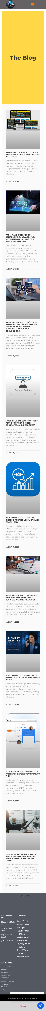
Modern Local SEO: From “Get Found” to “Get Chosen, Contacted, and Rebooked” (22, 423)
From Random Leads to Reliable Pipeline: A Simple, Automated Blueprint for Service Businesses (20, 238)
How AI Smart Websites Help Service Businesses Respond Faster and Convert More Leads (21, 857)
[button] (32, 4)
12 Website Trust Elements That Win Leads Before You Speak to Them (23, 774)
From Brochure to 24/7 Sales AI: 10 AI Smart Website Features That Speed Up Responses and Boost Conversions (22, 326)
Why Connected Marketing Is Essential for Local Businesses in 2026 (23, 677)
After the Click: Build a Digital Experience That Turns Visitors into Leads (23, 154)
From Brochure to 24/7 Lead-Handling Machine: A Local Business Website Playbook (21, 597)
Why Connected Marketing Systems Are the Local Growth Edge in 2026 (23, 520)
